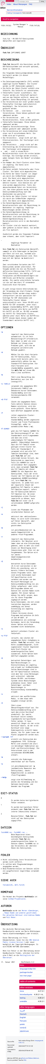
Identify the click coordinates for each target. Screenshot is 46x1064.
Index (9, 4)
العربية (22, 1011)
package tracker (26, 972)
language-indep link (28, 969)
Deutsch (23, 1014)
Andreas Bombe (34, 915)
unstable (23, 1001)
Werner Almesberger (30, 911)
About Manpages (20, 4)
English (23, 1017)
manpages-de (17, 13)
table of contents (27, 981)
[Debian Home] (3, 4)
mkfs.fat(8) (20, 885)
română (23, 1028)
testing (9, 13)
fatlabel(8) (8, 885)
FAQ (30, 4)
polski (22, 1024)
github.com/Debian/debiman (30, 1058)
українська (24, 1031)
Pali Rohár (11, 917)
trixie (22, 991)
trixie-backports (26, 994)
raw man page (25, 976)
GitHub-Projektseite (17, 899)
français (23, 1021)
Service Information (15, 10)
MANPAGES (10, 1)
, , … (14, 832)
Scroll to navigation (10, 19)
